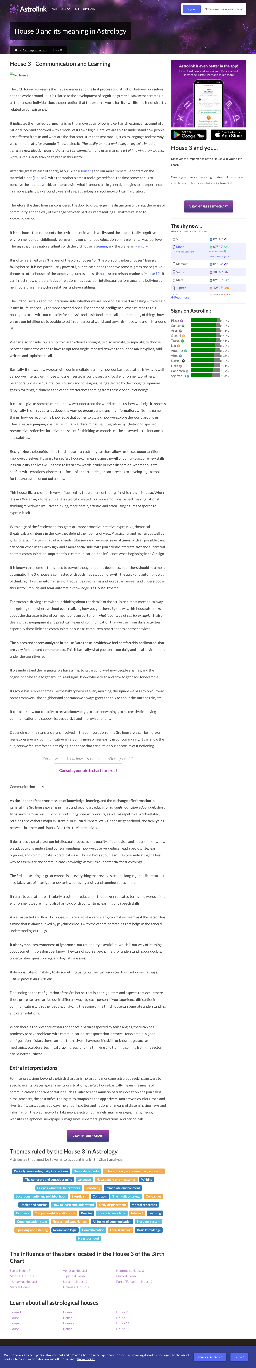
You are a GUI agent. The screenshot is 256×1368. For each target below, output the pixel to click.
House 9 (122, 1312)
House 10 (122, 1318)
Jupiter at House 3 (75, 1276)
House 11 (122, 1323)
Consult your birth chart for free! (88, 770)
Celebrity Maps (85, 8)
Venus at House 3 (75, 1270)
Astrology (59, 8)
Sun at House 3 (20, 1270)
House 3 (15, 1323)
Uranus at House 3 (76, 1287)
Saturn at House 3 (75, 1281)
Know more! (86, 1359)
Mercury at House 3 (23, 1281)
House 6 (103, 273)
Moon (180, 247)
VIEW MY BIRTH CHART (88, 1135)
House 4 (15, 1329)
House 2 (40, 177)
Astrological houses (35, 50)
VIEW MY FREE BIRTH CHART (208, 206)
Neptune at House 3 (130, 1270)
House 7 (68, 1323)
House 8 (68, 1329)
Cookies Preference (210, 1357)
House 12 (152, 273)
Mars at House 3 (21, 1287)
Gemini (101, 246)
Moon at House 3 (22, 1276)
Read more (181, 297)
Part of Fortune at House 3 (134, 1281)
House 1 (85, 171)
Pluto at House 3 (127, 1276)
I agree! (239, 1357)
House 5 (68, 1312)
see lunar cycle (219, 256)
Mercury (141, 246)
